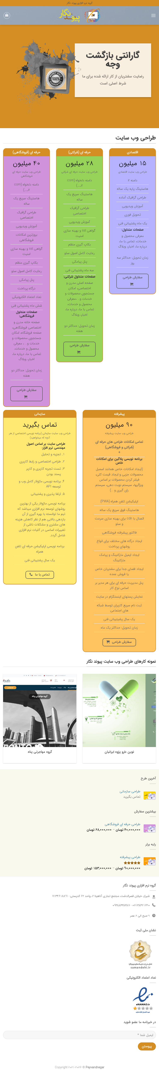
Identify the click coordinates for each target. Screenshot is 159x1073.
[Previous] (150, 76)
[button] (153, 15)
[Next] (5, 76)
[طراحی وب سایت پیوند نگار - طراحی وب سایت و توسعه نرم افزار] (79, 15)
